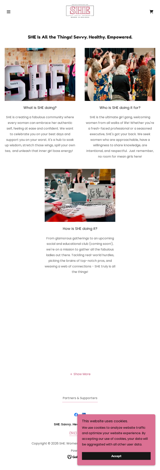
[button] (16, 12)
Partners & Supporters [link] (80, 398)
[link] (80, 11)
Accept (116, 456)
